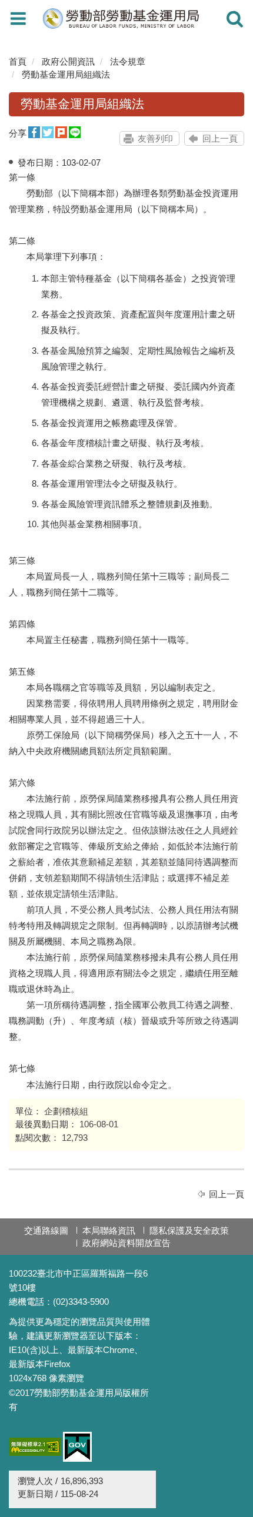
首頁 (17, 61)
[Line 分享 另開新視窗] (75, 132)
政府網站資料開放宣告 (126, 1243)
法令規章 (127, 61)
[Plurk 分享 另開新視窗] (61, 132)
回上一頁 (220, 138)
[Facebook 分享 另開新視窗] (34, 132)
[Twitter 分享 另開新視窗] (48, 132)
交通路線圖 (46, 1230)
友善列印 (155, 138)
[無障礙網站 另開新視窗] (35, 1447)
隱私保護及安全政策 (189, 1230)
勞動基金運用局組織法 (66, 74)
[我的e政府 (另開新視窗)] (77, 1447)
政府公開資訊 (68, 61)
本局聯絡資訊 (108, 1230)
